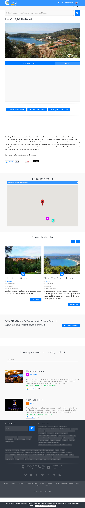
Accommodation (30, 63)
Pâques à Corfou (10, 454)
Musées (17, 439)
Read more (35, 300)
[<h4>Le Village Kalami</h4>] (42, 40)
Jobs (35, 484)
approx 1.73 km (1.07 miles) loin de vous (39, 414)
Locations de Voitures (72, 457)
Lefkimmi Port (71, 435)
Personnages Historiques (24, 454)
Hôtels (31, 403)
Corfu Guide (54, 428)
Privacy (5, 484)
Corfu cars (50, 433)
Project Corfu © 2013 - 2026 (42, 492)
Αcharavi (65, 440)
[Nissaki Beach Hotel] (14, 405)
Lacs (22, 452)
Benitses (72, 440)
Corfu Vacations (53, 426)
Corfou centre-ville (43, 435)
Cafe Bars (48, 457)
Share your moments (15, 109)
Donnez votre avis (71, 325)
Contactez (38, 485)
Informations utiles (11, 437)
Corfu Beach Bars (34, 457)
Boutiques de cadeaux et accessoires (50, 459)
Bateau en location (59, 457)
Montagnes (29, 452)
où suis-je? (74, 428)
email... (8, 428)
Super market (19, 459)
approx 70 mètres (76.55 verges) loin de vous (41, 385)
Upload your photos (38, 109)
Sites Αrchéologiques (59, 452)
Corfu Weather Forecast (67, 431)
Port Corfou (61, 435)
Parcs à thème (50, 454)
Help (77, 484)
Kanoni (71, 438)
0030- (43, 465)
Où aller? (40, 431)
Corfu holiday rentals (61, 433)
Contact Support (57, 467)
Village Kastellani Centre (16, 278)
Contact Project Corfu (57, 465)
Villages (9, 281)
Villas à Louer (9, 441)
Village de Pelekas (43, 440)
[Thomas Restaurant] (14, 376)
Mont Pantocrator (55, 440)
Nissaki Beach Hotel (35, 399)
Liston (65, 438)
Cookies (20, 484)
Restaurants (33, 375)
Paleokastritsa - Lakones (45, 438)
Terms (13, 484)
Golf (66, 454)
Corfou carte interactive (52, 431)
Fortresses (16, 450)
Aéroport (53, 435)
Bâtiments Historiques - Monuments (31, 450)
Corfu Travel (63, 426)
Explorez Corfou (64, 428)
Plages (28, 439)
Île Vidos (8, 450)
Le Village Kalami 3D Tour (59, 109)
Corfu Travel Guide (43, 428)
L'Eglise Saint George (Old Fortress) (48, 444)
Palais (57, 450)
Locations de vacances (25, 437)
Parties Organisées (38, 454)
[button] (47, 218)
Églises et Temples (48, 450)
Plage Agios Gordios (65, 444)
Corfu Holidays (42, 426)
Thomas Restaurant (35, 371)
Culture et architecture (12, 452)
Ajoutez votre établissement (64, 484)
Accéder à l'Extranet (46, 484)
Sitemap (47, 485)
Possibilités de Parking (31, 459)
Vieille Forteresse (53, 442)
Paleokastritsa (58, 438)
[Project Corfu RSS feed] (59, 475)
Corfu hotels (41, 433)
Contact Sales (57, 468)
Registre (70, 2)
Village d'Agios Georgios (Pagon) (58, 278)
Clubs (42, 457)
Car (68, 63)
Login (61, 2)
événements (59, 454)
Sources (28, 484)
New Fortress (42, 442)
